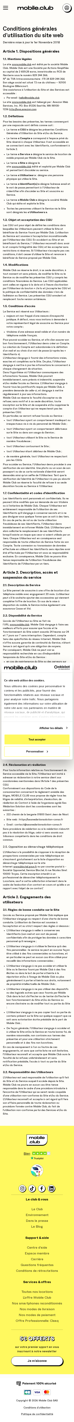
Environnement (37, 1215)
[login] (67, 8)
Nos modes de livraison (37, 1309)
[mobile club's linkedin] (51, 1188)
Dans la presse (37, 1221)
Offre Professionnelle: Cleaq (37, 1321)
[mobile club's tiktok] (32, 1188)
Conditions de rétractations (37, 1271)
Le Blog (37, 1226)
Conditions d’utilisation (37, 1407)
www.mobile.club (21, 64)
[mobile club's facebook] (42, 1188)
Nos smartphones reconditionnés (37, 1303)
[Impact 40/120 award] (37, 1170)
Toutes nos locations (37, 1292)
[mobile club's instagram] (22, 1188)
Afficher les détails (51, 727)
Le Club (37, 1209)
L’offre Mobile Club (37, 1297)
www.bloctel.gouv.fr (25, 866)
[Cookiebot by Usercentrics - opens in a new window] (54, 667)
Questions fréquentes (37, 1265)
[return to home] (35, 8)
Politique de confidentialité (37, 1414)
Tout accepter (37, 739)
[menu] (5, 8)
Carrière (37, 1259)
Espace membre (37, 1253)
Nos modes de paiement (37, 1315)
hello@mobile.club (29, 98)
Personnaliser (35, 751)
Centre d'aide (37, 1247)
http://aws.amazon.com (22, 109)
